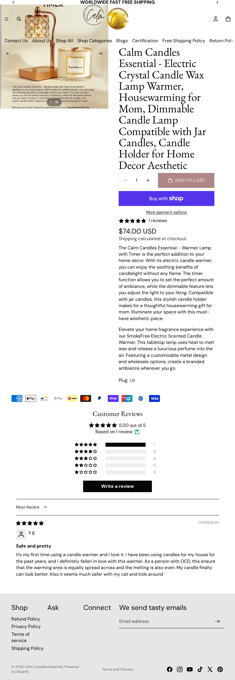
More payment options (166, 212)
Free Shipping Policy (183, 41)
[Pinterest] (220, 669)
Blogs (122, 41)
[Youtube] (189, 669)
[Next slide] (102, 54)
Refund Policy (25, 619)
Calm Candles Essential (44, 666)
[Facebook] (169, 669)
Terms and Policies (117, 669)
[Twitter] (210, 669)
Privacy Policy (26, 627)
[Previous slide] (6, 54)
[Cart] (228, 19)
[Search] (19, 19)
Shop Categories (94, 41)
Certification (145, 41)
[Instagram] (179, 669)
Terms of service (20, 637)
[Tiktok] (200, 669)
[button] (86, 445)
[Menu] (6, 19)
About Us (42, 41)
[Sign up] (217, 621)
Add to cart (190, 180)
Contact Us (16, 41)
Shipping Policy (27, 648)
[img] (30, 523)
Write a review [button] (117, 486)
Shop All (64, 41)
